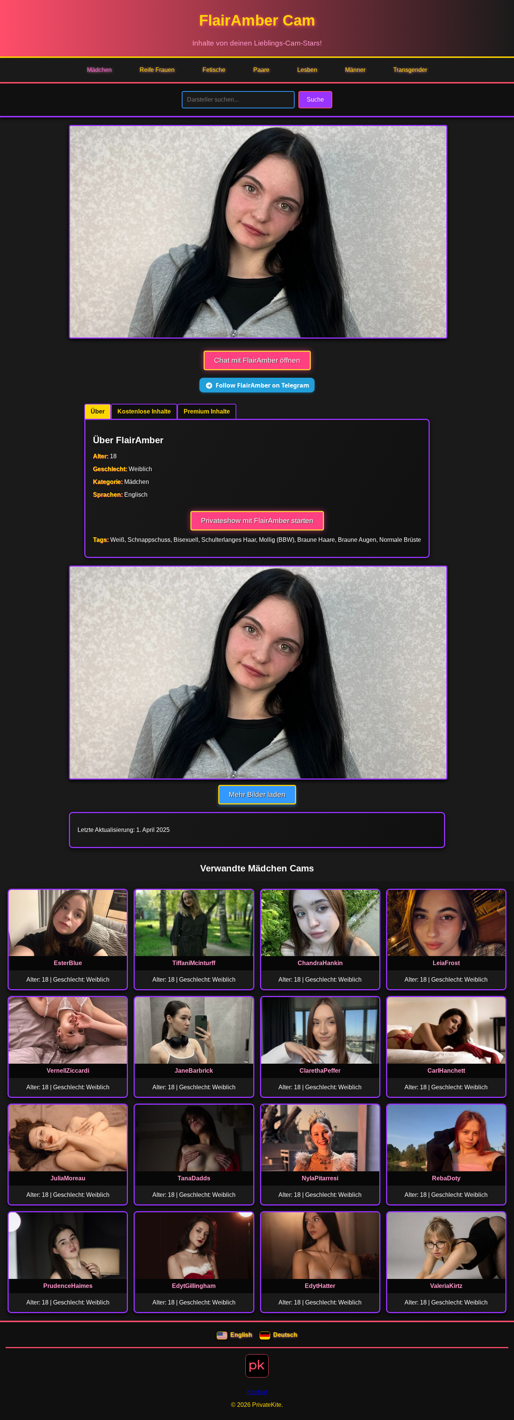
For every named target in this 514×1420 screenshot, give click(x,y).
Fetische (213, 70)
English (241, 1335)
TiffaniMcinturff (193, 963)
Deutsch (285, 1335)
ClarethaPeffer (320, 1070)
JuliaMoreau (67, 1178)
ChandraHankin (320, 963)
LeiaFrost (446, 963)
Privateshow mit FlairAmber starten (257, 521)
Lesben (307, 70)
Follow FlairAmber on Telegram (262, 385)
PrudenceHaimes (68, 1286)
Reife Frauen (157, 70)
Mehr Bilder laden (257, 794)
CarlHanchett (446, 1070)
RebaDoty (446, 1178)
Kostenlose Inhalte (144, 411)
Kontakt (257, 1392)
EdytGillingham (194, 1286)
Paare (261, 70)
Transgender (410, 70)
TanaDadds (194, 1178)
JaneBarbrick (194, 1070)
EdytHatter (320, 1286)
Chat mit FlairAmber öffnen (257, 360)
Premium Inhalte (207, 411)
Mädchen (99, 70)
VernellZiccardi (68, 1070)
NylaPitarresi (320, 1178)
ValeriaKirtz (446, 1286)
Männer (355, 70)
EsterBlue (68, 963)
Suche (315, 99)
